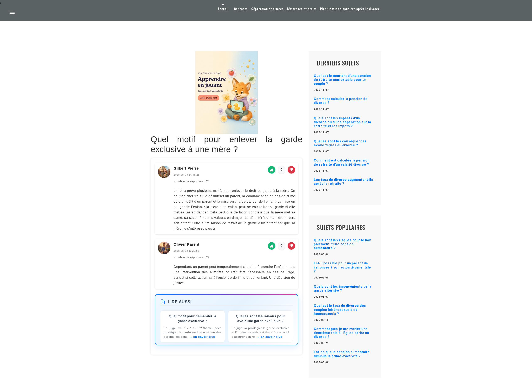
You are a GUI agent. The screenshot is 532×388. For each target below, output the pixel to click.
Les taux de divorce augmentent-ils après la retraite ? (343, 182)
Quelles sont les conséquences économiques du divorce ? (340, 143)
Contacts (241, 8)
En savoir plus (204, 336)
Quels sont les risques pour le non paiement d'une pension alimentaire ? (342, 244)
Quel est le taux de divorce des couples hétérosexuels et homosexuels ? (340, 309)
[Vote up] (271, 170)
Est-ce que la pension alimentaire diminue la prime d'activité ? (342, 354)
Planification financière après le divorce (350, 8)
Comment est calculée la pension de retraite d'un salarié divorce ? (341, 162)
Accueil (223, 8)
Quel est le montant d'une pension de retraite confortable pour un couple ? (342, 80)
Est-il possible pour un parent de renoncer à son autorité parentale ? (342, 267)
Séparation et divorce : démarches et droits (284, 8)
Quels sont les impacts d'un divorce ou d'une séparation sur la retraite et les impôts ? (342, 122)
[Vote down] (291, 170)
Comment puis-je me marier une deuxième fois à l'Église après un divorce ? (341, 333)
